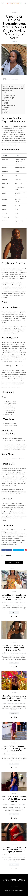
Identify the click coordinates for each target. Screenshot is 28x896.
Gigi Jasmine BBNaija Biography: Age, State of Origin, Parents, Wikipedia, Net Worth (14, 849)
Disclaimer (22, 884)
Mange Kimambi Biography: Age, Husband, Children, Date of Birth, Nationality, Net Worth (14, 597)
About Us (8, 884)
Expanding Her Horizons (11, 98)
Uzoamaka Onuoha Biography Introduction (13, 88)
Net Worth (5, 111)
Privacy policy (14, 886)
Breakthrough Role (10, 97)
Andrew (8, 79)
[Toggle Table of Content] (21, 86)
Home (3, 884)
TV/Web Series (9, 103)
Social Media (6, 107)
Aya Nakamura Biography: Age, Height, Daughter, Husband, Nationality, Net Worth (14, 647)
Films (7, 102)
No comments (23, 602)
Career (5, 93)
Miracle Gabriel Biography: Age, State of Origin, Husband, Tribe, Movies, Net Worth (14, 698)
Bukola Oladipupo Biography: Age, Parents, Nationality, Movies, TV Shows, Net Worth (14, 748)
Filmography (6, 100)
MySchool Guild (14, 3)
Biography (14, 12)
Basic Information (7, 90)
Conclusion (6, 112)
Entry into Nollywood (10, 95)
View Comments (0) (13, 562)
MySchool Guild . (19, 890)
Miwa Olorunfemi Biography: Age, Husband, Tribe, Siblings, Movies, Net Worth (14, 799)
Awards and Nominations (9, 105)
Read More (13, 612)
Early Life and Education (9, 92)
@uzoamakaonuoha (19, 458)
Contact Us (15, 884)
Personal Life (6, 109)
